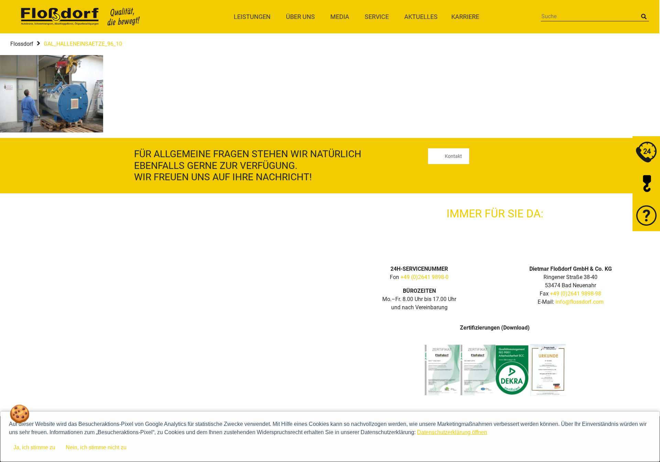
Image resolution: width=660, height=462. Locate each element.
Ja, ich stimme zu (34, 447)
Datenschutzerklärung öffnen (452, 432)
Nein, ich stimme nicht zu (96, 447)
